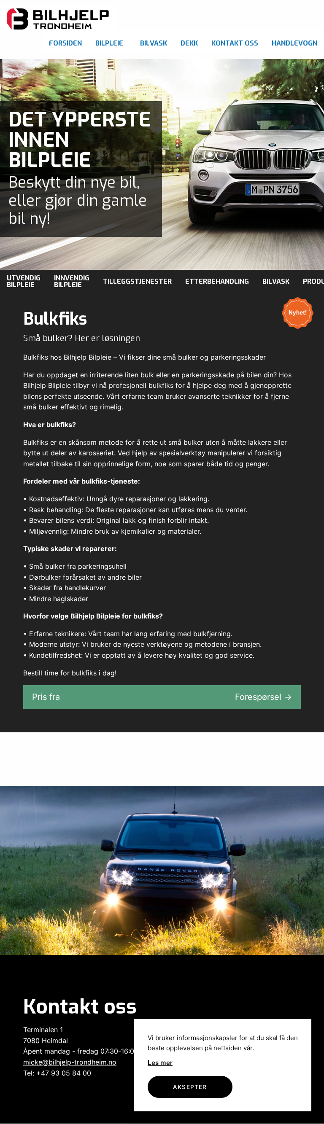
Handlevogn (294, 43)
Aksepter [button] (190, 1087)
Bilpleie (109, 43)
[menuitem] (65, 41)
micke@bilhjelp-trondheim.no (69, 1062)
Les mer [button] (160, 1063)
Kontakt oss (234, 43)
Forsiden (65, 43)
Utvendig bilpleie (23, 281)
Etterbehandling (217, 281)
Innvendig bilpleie (71, 281)
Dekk (189, 43)
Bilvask (153, 43)
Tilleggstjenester (137, 281)
